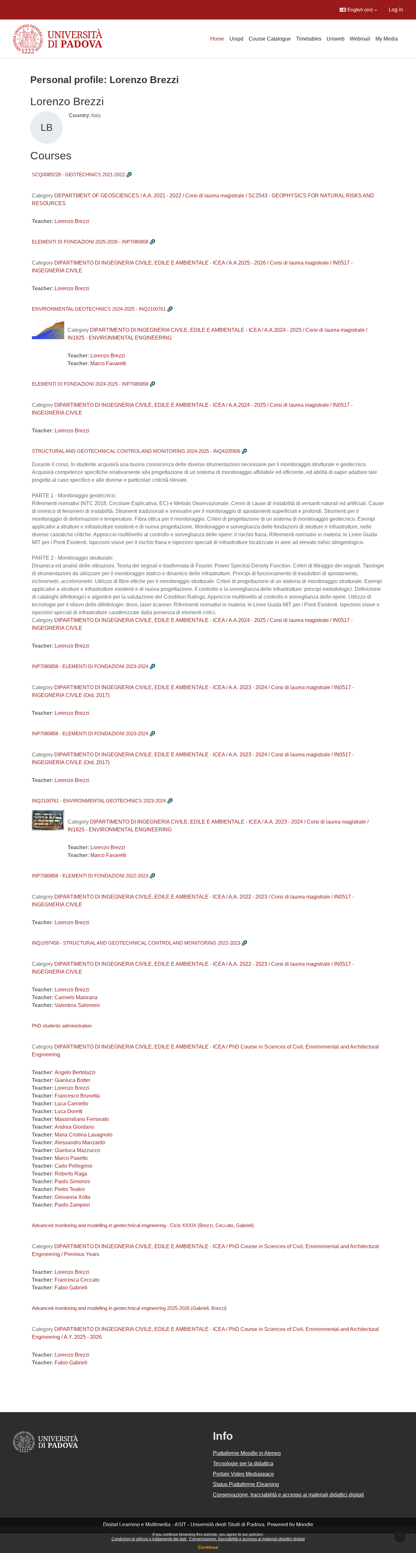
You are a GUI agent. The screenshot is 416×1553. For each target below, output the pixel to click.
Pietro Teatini (70, 1189)
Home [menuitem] (217, 39)
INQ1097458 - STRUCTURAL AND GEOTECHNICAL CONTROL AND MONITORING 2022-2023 (136, 943)
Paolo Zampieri (72, 1205)
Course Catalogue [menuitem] (270, 39)
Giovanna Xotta (72, 1197)
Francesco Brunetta (77, 1096)
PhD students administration (62, 1025)
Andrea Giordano (74, 1127)
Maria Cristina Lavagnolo (83, 1134)
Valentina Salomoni (77, 1005)
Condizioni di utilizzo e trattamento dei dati (149, 1539)
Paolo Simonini (72, 1181)
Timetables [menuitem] (308, 39)
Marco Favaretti (108, 363)
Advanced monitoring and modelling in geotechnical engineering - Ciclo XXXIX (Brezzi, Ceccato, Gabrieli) (143, 1225)
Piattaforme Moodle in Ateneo (247, 1453)
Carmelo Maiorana (76, 997)
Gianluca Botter (72, 1080)
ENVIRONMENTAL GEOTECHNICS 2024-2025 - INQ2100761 (99, 309)
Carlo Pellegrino (73, 1166)
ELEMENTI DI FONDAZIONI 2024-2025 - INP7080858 (90, 384)
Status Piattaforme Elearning (246, 1484)
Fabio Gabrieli (71, 1287)
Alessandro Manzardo (80, 1142)
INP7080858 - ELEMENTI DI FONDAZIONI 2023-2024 (90, 666)
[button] (358, 9)
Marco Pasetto (71, 1158)
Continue (208, 1547)
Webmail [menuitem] (360, 39)
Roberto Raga (71, 1173)
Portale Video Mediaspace (243, 1474)
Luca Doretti (69, 1111)
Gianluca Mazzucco (77, 1150)
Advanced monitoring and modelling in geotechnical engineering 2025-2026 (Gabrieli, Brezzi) (129, 1308)
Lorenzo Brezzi (72, 221)
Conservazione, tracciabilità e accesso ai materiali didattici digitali (247, 1539)
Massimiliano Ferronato (82, 1119)
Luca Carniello (71, 1103)
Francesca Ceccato (77, 1280)
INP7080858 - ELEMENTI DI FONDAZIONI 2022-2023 (90, 875)
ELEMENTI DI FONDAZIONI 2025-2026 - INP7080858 (90, 241)
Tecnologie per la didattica (243, 1463)
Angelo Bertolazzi (75, 1072)
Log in (396, 9)
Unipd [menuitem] (236, 39)
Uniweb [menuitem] (335, 39)
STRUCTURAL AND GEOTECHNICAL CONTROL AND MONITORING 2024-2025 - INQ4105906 (136, 451)
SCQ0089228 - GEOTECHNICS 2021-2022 (78, 174)
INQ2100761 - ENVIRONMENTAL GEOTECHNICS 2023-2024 (99, 800)
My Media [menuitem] (386, 39)
